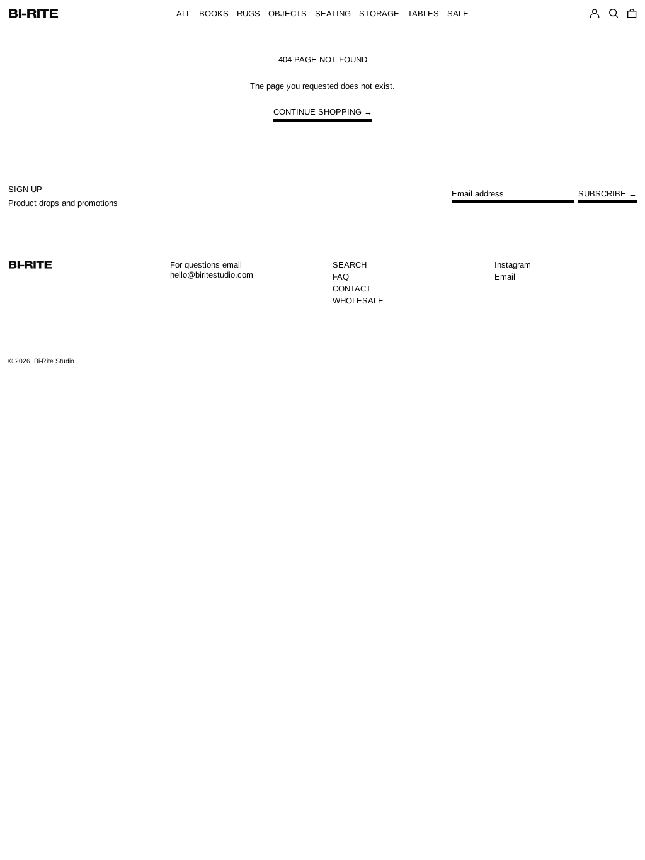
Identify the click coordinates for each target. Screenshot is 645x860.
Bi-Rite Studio (54, 361)
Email (504, 276)
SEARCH (350, 264)
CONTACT (352, 288)
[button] (632, 13)
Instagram (512, 264)
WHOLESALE (358, 300)
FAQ (341, 276)
